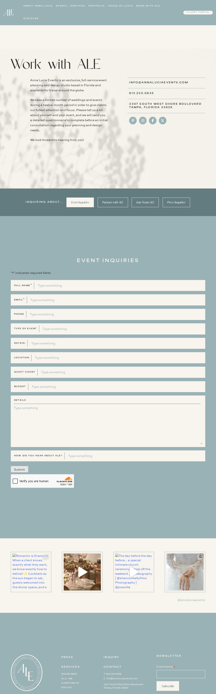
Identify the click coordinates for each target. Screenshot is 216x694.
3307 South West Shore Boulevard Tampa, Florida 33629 (123, 686)
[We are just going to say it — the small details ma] (82, 571)
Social (66, 688)
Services (70, 667)
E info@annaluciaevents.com (121, 678)
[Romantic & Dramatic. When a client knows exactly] (31, 571)
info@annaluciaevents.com (158, 83)
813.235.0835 (141, 93)
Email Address (166, 667)
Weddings (69, 674)
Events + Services (70, 6)
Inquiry (111, 657)
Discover (31, 19)
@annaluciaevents (191, 600)
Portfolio (96, 6)
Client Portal (198, 12)
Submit (19, 469)
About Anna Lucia (38, 6)
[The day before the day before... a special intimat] (133, 571)
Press (67, 657)
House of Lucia (120, 6)
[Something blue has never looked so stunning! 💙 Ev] (185, 571)
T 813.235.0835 (113, 673)
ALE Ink (67, 679)
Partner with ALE (112, 202)
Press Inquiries (176, 202)
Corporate (70, 683)
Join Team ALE (145, 202)
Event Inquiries (80, 202)
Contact (113, 667)
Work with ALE (148, 6)
